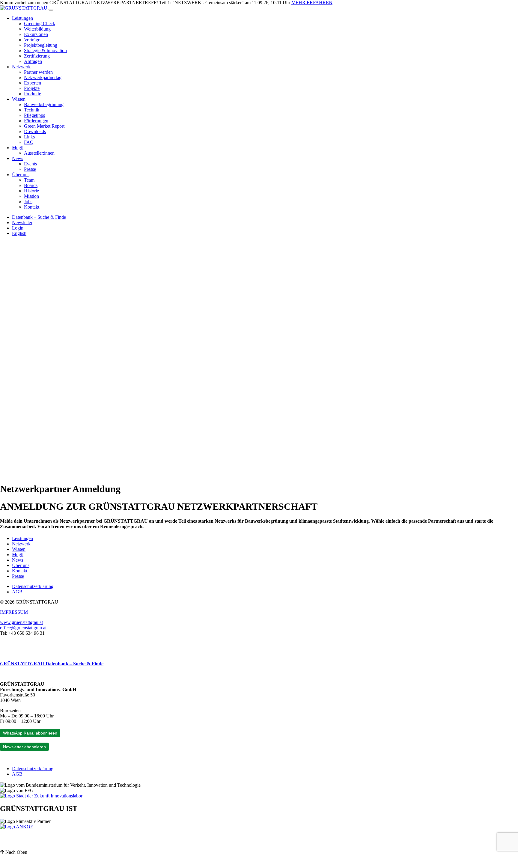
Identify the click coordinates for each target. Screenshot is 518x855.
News (17, 158)
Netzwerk (21, 66)
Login (17, 227)
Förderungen (36, 120)
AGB (17, 591)
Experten (32, 82)
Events (30, 163)
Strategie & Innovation (45, 50)
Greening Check (39, 23)
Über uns (20, 174)
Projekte (32, 88)
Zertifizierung (37, 55)
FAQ (29, 142)
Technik (31, 109)
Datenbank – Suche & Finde (39, 217)
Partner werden (38, 72)
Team (29, 180)
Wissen (18, 99)
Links (29, 136)
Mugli (17, 147)
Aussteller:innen (39, 153)
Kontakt (31, 206)
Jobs (28, 201)
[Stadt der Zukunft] (41, 795)
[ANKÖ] (16, 826)
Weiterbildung (37, 28)
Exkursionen (36, 34)
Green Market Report (44, 126)
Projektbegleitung (40, 45)
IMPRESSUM (14, 612)
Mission (31, 196)
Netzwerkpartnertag (42, 77)
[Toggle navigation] (51, 9)
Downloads (35, 131)
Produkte (32, 93)
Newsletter (22, 222)
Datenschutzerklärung (32, 586)
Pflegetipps (34, 115)
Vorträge (32, 39)
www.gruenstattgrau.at (21, 622)
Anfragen (33, 61)
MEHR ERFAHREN (311, 2)
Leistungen (22, 18)
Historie (31, 190)
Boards (30, 185)
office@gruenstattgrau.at (23, 627)
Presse (30, 169)
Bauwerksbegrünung (44, 104)
